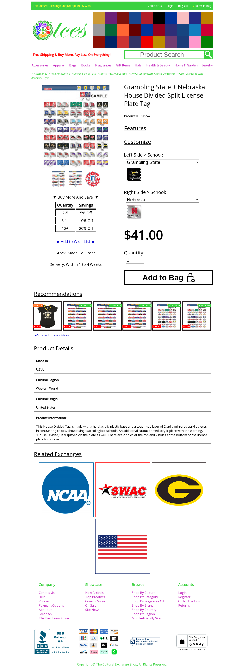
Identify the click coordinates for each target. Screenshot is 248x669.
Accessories (40, 65)
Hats (138, 65)
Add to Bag (162, 277)
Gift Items (123, 65)
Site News (92, 610)
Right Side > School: (145, 192)
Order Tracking (189, 601)
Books (85, 65)
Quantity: (134, 252)
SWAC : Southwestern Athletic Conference (153, 73)
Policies (44, 601)
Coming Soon (95, 601)
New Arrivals (94, 593)
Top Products (95, 597)
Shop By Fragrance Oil (148, 601)
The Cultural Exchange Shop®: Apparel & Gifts (62, 6)
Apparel (59, 65)
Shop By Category (145, 597)
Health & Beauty (158, 65)
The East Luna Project (55, 618)
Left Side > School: (143, 155)
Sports (103, 73)
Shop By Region (143, 614)
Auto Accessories (60, 73)
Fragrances (103, 65)
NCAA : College (118, 73)
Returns (184, 605)
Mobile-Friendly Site (146, 618)
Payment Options (51, 605)
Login (169, 6)
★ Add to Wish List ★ (75, 241)
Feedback (45, 614)
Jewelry (207, 65)
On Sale (90, 605)
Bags (73, 65)
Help (42, 597)
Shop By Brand (142, 605)
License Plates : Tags (84, 73)
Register (183, 6)
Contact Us (155, 6)
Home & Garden (186, 65)
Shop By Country (144, 610)
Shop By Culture (143, 593)
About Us (45, 610)
